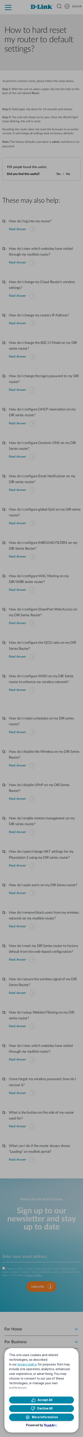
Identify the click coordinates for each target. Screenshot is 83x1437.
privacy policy (26, 1364)
